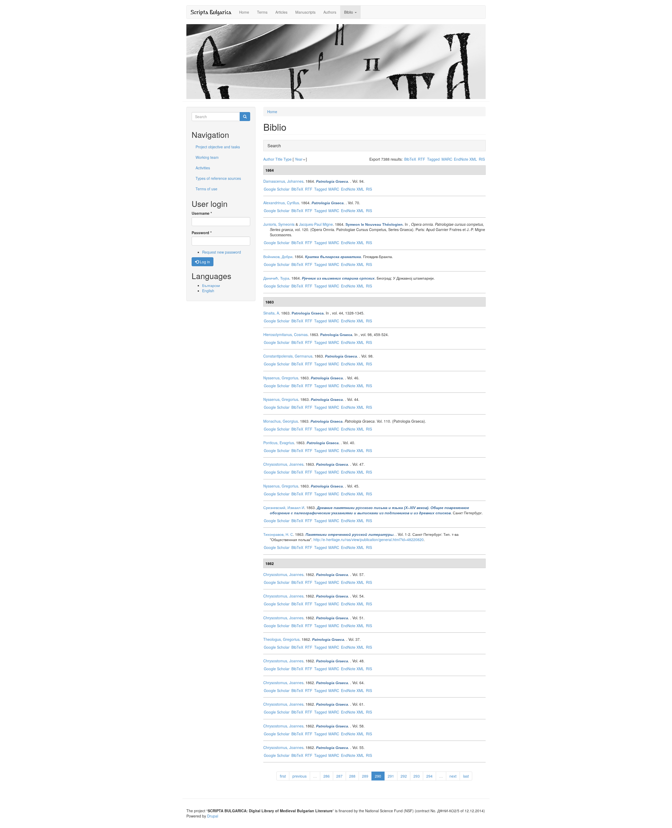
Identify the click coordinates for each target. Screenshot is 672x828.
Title (278, 159)
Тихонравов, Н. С (278, 534)
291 (391, 776)
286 (326, 776)
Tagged (433, 159)
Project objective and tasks (218, 146)
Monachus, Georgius (280, 421)
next (452, 776)
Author (268, 159)
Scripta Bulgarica (211, 12)
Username (202, 213)
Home (244, 12)
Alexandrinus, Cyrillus (281, 202)
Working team (207, 157)
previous (299, 776)
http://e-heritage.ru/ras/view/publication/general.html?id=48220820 (368, 539)
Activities (203, 167)
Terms (262, 12)
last (466, 776)
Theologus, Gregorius (281, 639)
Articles (281, 12)
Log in (204, 261)
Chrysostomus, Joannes (283, 464)
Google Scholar (277, 189)
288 (352, 776)
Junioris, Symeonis (279, 224)
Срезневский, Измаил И (283, 507)
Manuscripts (305, 12)
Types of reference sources (218, 178)
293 (416, 776)
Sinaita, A (271, 313)
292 (404, 776)
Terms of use (206, 188)
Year (298, 159)
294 (429, 776)
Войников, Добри (277, 256)
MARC (447, 159)
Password (202, 232)
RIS (482, 159)
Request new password (221, 252)
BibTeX (410, 159)
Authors (329, 12)
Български (211, 285)
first (283, 776)
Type (288, 159)
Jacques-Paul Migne (316, 224)
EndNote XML (465, 159)
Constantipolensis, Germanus (287, 356)
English (208, 290)
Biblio (349, 12)
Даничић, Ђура (276, 278)
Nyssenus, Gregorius (280, 377)
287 (339, 776)
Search (274, 146)
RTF (421, 159)
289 (365, 776)
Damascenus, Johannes (283, 181)
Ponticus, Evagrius (278, 442)
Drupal (212, 816)
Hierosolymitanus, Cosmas (285, 334)
